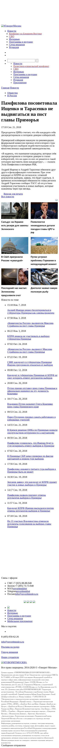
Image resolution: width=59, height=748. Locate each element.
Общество (12, 93)
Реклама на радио (10, 647)
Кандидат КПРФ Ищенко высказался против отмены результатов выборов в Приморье (30, 509)
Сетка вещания (17, 44)
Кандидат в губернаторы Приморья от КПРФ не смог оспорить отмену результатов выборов (32, 376)
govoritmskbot (20, 588)
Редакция (14, 47)
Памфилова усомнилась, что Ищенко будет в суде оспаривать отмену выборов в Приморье (30, 444)
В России (12, 95)
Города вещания (9, 652)
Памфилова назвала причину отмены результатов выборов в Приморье (26, 496)
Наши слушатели (10, 657)
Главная (5, 87)
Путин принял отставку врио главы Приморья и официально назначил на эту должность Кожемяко (32, 391)
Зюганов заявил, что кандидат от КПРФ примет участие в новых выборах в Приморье (32, 483)
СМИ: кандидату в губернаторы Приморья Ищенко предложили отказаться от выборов (30, 363)
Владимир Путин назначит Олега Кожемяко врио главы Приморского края (30, 405)
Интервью (14, 39)
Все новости (7, 196)
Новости (11, 31)
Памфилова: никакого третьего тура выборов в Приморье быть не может (31, 470)
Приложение (20, 82)
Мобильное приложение (20, 621)
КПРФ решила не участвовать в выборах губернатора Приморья (28, 337)
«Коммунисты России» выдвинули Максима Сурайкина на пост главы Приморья (30, 324)
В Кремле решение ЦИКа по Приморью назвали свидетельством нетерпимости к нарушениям (32, 431)
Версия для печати (13, 194)
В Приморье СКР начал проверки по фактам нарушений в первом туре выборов (30, 457)
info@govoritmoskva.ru (26, 594)
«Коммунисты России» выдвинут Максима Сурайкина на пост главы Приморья (29, 350)
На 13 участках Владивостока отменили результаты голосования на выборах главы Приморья (29, 524)
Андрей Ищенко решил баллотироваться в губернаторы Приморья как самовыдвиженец (30, 311)
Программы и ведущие (21, 42)
